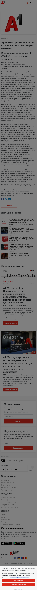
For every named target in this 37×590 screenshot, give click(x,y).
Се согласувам (18, 580)
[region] (18, 578)
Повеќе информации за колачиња (19, 577)
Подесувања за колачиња (18, 584)
